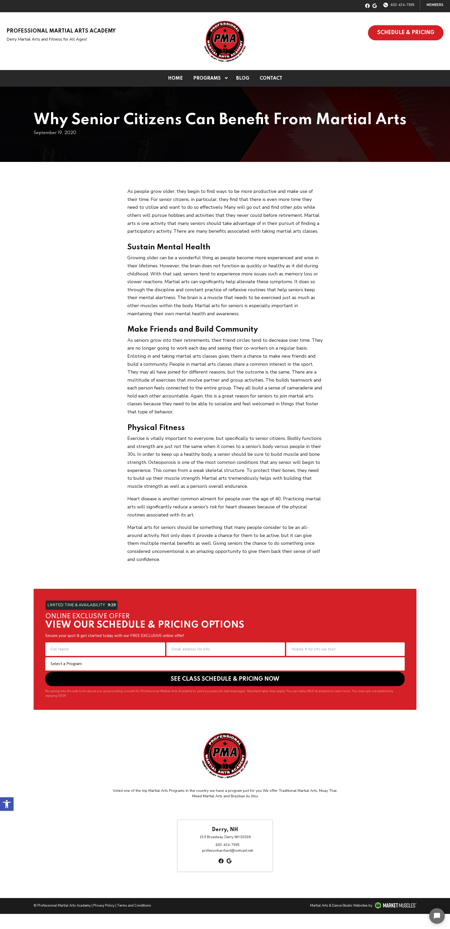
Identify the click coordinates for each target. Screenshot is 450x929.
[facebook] (367, 6)
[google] (374, 6)
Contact (271, 78)
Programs (207, 78)
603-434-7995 (403, 5)
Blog (242, 78)
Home (175, 78)
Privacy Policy (104, 905)
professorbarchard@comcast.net (227, 850)
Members (435, 5)
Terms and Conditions (134, 905)
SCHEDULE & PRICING (405, 32)
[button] (7, 804)
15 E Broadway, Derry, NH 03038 (225, 837)
